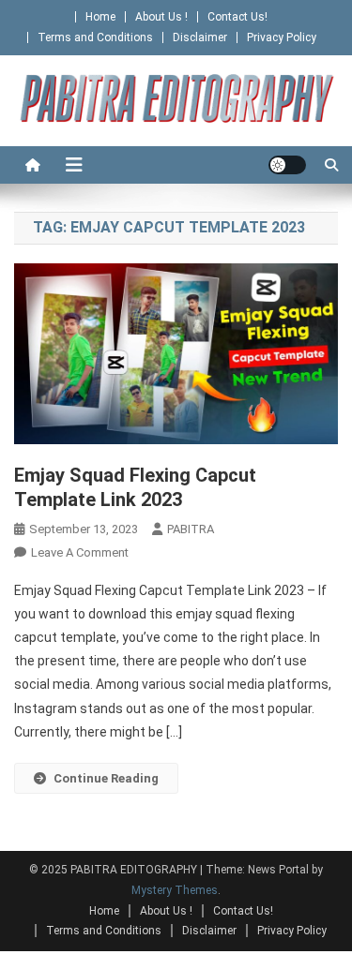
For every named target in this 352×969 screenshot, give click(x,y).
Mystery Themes (174, 890)
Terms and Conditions (95, 37)
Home (100, 16)
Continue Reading (106, 778)
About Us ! (161, 16)
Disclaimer (200, 37)
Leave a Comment (80, 552)
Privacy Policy (281, 37)
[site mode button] (287, 165)
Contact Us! (237, 16)
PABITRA (190, 529)
